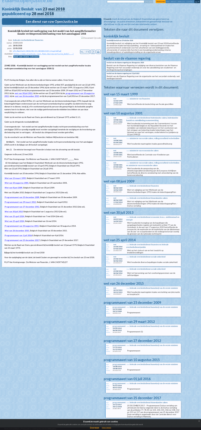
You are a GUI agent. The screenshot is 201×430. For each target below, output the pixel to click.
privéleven (160, 1)
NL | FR (85, 51)
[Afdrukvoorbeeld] (98, 52)
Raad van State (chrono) (26, 57)
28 (34, 13)
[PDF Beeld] (93, 52)
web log (181, 1)
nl (196, 1)
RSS (167, 1)
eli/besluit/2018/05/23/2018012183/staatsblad (37, 51)
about (173, 1)
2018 (60, 9)
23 (45, 9)
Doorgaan (94, 427)
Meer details (106, 428)
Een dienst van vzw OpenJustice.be (52, 21)
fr (198, 1)
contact (190, 1)
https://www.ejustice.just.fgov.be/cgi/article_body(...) (44, 54)
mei (51, 9)
